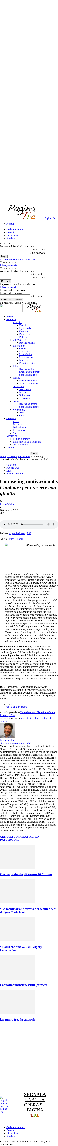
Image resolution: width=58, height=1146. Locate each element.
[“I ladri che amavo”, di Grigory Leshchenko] (17, 940)
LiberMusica (25, 354)
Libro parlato (26, 357)
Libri (15, 366)
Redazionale (19, 430)
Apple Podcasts (17, 533)
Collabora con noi (15, 229)
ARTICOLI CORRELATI (14, 836)
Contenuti (11, 418)
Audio (16, 421)
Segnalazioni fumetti (29, 371)
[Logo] (11, 311)
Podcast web (19, 427)
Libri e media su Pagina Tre (27, 441)
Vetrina (10, 447)
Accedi (10, 223)
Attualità (17, 322)
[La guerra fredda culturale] (17, 1013)
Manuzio (23, 360)
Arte (21, 412)
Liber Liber (12, 235)
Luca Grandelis (16, 539)
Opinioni (23, 331)
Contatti (10, 232)
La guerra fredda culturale (17, 1019)
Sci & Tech (18, 386)
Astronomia (25, 389)
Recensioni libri (27, 369)
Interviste (17, 424)
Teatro (16, 401)
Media (22, 392)
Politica (23, 337)
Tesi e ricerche (20, 444)
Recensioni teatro (28, 403)
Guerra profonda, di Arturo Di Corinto (26, 874)
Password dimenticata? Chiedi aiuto (18, 259)
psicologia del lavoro (17, 707)
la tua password (38, 252)
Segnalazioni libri (28, 374)
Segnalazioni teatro (29, 406)
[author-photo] (7, 737)
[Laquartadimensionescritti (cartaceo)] (17, 978)
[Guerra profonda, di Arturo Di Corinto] (17, 868)
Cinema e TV (20, 339)
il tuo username (37, 249)
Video (16, 433)
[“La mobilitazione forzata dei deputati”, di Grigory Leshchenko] (17, 902)
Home (9, 316)
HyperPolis (25, 328)
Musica (16, 377)
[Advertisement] (29, 1053)
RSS (29, 533)
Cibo (21, 415)
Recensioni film (27, 342)
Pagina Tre (24, 334)
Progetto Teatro (27, 363)
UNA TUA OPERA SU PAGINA (35, 1105)
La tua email (36, 274)
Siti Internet (25, 395)
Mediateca (11, 436)
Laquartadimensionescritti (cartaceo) (24, 985)
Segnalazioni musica (29, 383)
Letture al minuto (21, 438)
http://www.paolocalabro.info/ (15, 743)
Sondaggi (11, 238)
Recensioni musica (28, 380)
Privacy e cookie (8, 265)
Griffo (22, 348)
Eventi (22, 325)
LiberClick (24, 351)
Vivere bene (19, 409)
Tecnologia (25, 398)
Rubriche (11, 319)
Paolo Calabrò (7, 504)
